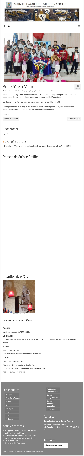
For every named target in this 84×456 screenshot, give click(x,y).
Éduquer (32, 91)
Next (78, 57)
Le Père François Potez (14, 433)
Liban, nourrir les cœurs (14, 440)
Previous (6, 57)
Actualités (15, 91)
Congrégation (25, 91)
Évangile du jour (15, 141)
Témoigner (6, 114)
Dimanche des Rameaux (15, 443)
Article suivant (74, 119)
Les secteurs (45, 91)
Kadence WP (40, 451)
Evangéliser (38, 91)
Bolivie (20, 91)
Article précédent (11, 119)
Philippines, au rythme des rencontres (20, 430)
